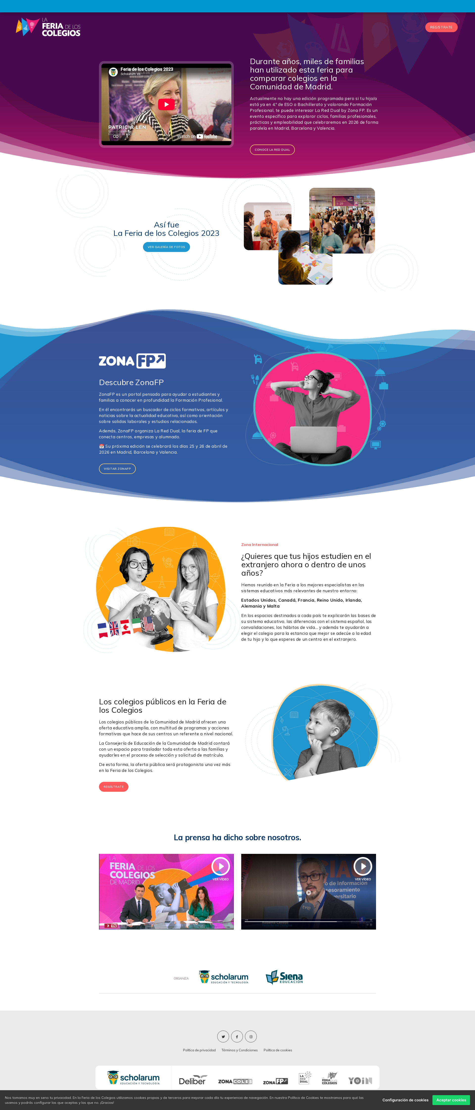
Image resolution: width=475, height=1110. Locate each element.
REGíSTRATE (441, 27)
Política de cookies (278, 1050)
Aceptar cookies (451, 1100)
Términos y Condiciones (240, 1050)
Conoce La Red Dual (272, 149)
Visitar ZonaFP (117, 468)
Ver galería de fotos (166, 247)
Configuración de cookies (405, 1100)
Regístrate (114, 787)
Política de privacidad (199, 1050)
